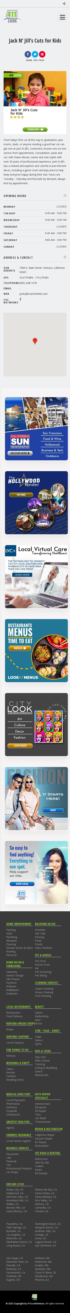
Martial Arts (41, 1075)
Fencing (39, 937)
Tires (38, 1114)
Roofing (10, 951)
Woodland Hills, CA (17, 1200)
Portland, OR (13, 1276)
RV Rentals (41, 1173)
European (40, 1107)
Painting (11, 929)
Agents (10, 1127)
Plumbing (11, 937)
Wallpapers (12, 990)
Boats (38, 1169)
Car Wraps (12, 1172)
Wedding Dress (15, 1079)
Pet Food (40, 961)
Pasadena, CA (14, 1224)
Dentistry (11, 1107)
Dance (39, 1040)
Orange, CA (41, 1234)
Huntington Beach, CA (48, 1224)
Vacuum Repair (43, 1138)
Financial (11, 1161)
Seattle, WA (41, 1265)
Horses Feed (42, 964)
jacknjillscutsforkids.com (33, 293)
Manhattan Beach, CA (19, 1242)
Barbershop (42, 1016)
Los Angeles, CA (15, 1234)
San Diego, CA (14, 1258)
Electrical (11, 955)
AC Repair (40, 1142)
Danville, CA (13, 1265)
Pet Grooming (43, 972)
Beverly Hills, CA (15, 1207)
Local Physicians (15, 1100)
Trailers (39, 1166)
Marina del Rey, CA (46, 1189)
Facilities (11, 1076)
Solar (9, 933)
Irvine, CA (40, 1238)
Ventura (10, 1055)
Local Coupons (15, 1042)
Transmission (43, 1121)
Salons (39, 1012)
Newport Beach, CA (46, 1227)
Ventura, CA (42, 1204)
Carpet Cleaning (44, 988)
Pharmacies (13, 1103)
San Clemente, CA (45, 1245)
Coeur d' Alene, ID (45, 1272)
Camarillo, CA (43, 1207)
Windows (11, 940)
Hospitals (11, 1111)
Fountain (40, 929)
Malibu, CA (12, 1204)
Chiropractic (13, 1114)
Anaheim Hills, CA (45, 1231)
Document (12, 1154)
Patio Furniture (43, 948)
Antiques (11, 986)
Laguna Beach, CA (45, 1242)
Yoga (38, 1036)
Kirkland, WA (42, 1258)
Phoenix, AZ (42, 1279)
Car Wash (40, 1118)
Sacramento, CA (15, 1272)
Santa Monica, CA (16, 1211)
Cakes (9, 1069)
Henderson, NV (44, 1276)
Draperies (12, 993)
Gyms (38, 1043)
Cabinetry (11, 972)
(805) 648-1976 (28, 283)
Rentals (10, 1072)
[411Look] (13, 16)
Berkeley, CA (13, 1269)
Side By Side (42, 1162)
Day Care (40, 1057)
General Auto (42, 1103)
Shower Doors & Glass (19, 948)
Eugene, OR (13, 1279)
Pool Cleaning (43, 996)
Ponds (38, 944)
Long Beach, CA (15, 1245)
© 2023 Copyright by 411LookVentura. (25, 1303)
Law (8, 1157)
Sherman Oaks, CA (17, 1196)
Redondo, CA (14, 1238)
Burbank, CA (13, 1231)
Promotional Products (19, 1168)
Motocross (41, 1159)
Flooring (11, 944)
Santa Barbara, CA (45, 1196)
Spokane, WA (42, 1269)
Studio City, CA (14, 1189)
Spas (38, 1020)
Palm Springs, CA (16, 1227)
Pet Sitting (41, 975)
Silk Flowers (13, 979)
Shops (9, 1029)
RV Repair (40, 1111)
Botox (38, 1023)
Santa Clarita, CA (44, 1193)
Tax (8, 1165)
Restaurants (13, 1012)
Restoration (42, 1145)
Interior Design (15, 975)
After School (42, 1060)
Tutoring (40, 1064)
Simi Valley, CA (43, 1200)
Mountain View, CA (17, 1261)
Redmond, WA (43, 1261)
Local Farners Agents (18, 1141)
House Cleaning (44, 992)
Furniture (11, 982)
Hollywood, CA (14, 1193)
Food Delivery (14, 1016)
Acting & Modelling (46, 1067)
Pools (38, 940)
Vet (37, 968)
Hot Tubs (40, 933)
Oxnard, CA (41, 1211)
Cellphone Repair (45, 1135)
